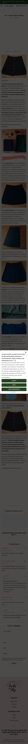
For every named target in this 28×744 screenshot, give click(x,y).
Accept (14, 380)
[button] (25, 352)
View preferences (14, 389)
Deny (14, 385)
